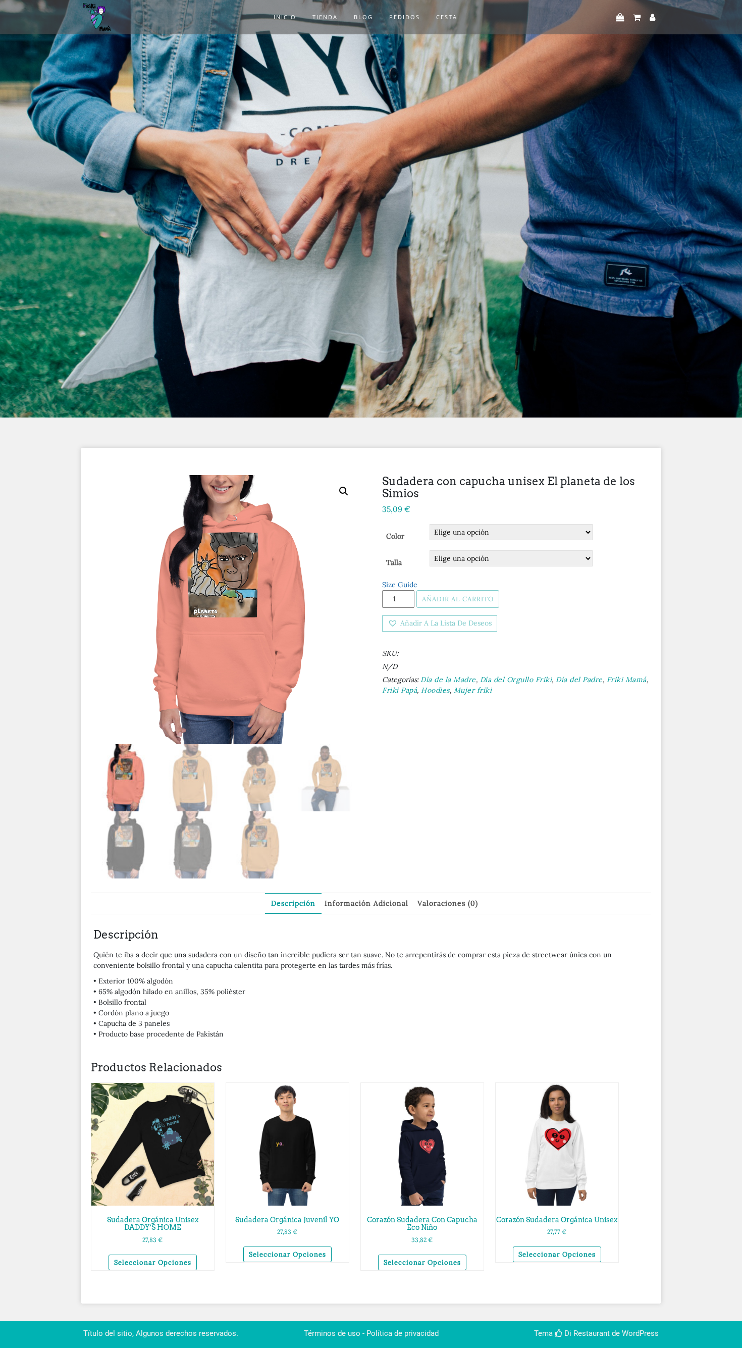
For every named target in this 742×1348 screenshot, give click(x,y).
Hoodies (435, 690)
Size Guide (399, 584)
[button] (439, 623)
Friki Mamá (627, 679)
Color (395, 536)
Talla (394, 562)
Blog (363, 17)
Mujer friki (473, 690)
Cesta (446, 17)
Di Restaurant (586, 1333)
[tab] (293, 903)
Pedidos (404, 17)
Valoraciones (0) (447, 903)
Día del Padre (579, 679)
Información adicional (366, 903)
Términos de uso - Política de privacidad (371, 1333)
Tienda (325, 17)
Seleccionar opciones (152, 1262)
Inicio (285, 17)
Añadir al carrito (458, 599)
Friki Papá (399, 690)
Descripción (293, 903)
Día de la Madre (448, 679)
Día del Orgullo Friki (516, 679)
